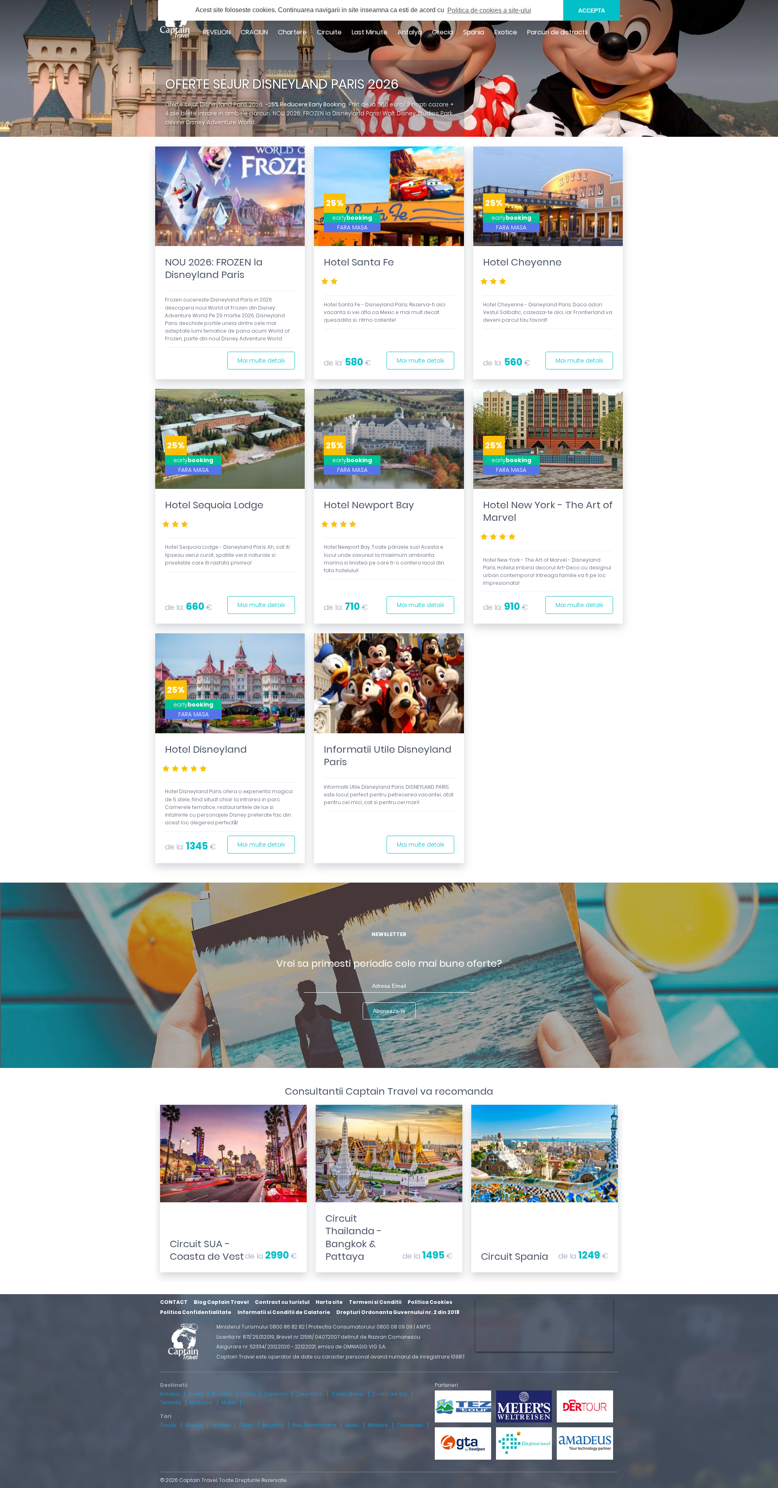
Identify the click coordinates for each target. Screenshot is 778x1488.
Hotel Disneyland (206, 749)
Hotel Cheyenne (522, 262)
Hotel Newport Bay (369, 505)
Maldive (378, 1425)
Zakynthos (309, 1393)
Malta (228, 1402)
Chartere (292, 32)
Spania (473, 32)
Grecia (442, 32)
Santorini (275, 1393)
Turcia (168, 1425)
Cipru (246, 1425)
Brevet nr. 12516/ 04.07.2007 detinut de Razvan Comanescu (348, 1336)
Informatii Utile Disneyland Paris (387, 755)
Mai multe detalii (261, 361)
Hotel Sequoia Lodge (214, 505)
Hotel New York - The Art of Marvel (548, 511)
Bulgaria (273, 1425)
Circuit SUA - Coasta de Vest (207, 1250)
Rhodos (222, 1393)
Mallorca (201, 1402)
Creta (195, 1393)
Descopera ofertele (233, 1205)
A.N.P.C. (423, 1326)
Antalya (410, 32)
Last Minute (369, 32)
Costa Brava (347, 1393)
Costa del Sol (389, 1393)
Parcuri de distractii (557, 32)
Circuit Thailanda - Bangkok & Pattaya (353, 1237)
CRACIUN (254, 32)
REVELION (217, 32)
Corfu (248, 1393)
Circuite (329, 32)
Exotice (505, 32)
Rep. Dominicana (314, 1425)
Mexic (352, 1425)
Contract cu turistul (282, 1302)
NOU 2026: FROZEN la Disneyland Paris (214, 268)
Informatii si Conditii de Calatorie (283, 1312)
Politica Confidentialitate (195, 1312)
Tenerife (170, 1402)
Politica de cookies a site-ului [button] (489, 10)
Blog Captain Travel (221, 1302)
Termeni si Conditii (375, 1302)
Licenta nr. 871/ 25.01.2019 (245, 1336)
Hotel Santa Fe (359, 262)
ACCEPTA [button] (591, 10)
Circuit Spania (514, 1256)
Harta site (329, 1302)
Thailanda (410, 1425)
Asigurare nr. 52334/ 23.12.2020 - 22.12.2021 (266, 1346)
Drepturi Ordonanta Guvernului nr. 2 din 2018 (398, 1312)
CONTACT (174, 1302)
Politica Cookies (430, 1302)
